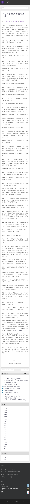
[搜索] (27, 8)
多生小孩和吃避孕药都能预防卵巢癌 (12, 379)
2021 (5, 418)
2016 (5, 427)
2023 (5, 414)
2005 (5, 441)
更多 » (25, 373)
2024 (5, 412)
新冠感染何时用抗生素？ (9, 390)
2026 (5, 408)
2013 (5, 433)
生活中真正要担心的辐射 (9, 382)
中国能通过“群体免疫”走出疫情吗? (12, 388)
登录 (5, 459)
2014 (5, 431)
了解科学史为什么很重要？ (10, 398)
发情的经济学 (6, 394)
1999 (5, 446)
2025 (5, 410)
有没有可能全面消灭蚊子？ (10, 384)
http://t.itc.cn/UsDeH (18, 330)
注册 (5, 457)
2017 (5, 425)
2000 (5, 444)
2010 (5, 437)
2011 (5, 435)
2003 (5, 443)
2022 (5, 416)
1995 (5, 448)
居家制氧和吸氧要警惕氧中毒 (10, 392)
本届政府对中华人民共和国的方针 (11, 396)
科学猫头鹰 (15, 21)
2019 (5, 422)
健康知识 (22, 21)
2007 (5, 439)
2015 (5, 429)
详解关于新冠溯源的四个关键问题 (11, 386)
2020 (5, 420)
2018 (5, 423)
